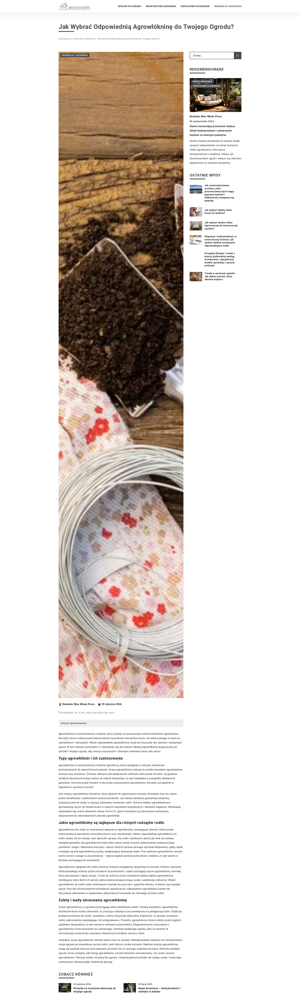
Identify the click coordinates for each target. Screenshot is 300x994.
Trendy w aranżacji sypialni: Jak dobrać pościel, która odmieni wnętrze (220, 276)
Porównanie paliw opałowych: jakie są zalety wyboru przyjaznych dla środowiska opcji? (215, 127)
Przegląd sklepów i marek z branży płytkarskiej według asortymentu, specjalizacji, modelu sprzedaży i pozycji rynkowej (220, 259)
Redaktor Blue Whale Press (78, 704)
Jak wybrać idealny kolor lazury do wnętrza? (218, 212)
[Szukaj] (237, 55)
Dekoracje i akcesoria (227, 6)
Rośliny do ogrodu (129, 6)
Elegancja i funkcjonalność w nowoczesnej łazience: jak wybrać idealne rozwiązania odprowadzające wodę (220, 241)
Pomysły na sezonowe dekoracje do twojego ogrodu (94, 990)
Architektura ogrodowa (161, 6)
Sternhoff (110, 811)
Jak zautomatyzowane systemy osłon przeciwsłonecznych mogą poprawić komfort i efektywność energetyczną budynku (219, 193)
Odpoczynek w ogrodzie (195, 6)
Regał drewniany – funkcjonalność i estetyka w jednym (159, 990)
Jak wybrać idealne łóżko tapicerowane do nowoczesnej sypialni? (221, 225)
